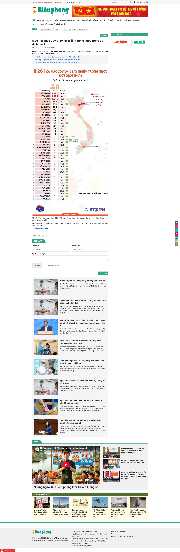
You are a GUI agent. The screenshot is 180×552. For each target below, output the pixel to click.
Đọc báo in (117, 35)
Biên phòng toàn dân (84, 20)
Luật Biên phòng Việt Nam (49, 29)
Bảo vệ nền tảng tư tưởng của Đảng (76, 29)
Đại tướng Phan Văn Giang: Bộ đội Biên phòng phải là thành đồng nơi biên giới (132, 450)
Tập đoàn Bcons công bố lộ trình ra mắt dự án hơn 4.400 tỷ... (60, 513)
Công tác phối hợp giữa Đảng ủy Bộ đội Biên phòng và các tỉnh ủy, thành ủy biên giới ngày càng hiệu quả (133, 475)
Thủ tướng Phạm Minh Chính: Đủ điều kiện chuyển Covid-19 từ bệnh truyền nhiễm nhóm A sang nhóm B (83, 323)
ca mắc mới (37, 235)
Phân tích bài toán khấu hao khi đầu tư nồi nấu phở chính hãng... (118, 513)
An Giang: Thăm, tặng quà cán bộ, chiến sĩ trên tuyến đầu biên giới (57, 60)
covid (45, 235)
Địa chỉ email (76, 246)
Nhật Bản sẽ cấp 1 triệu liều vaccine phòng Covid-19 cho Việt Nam (58, 57)
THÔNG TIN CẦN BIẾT (42, 494)
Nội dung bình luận (38, 254)
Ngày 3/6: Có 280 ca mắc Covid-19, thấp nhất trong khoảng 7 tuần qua (80, 342)
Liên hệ (113, 534)
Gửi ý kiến (103, 273)
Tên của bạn (36, 246)
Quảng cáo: (119, 531)
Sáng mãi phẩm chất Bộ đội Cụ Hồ (52, 24)
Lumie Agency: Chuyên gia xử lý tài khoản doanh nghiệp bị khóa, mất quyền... (79, 513)
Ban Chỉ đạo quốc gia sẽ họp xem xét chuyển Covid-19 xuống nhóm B (80, 421)
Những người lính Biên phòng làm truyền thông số (66, 487)
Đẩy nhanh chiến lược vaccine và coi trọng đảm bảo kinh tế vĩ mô (57, 62)
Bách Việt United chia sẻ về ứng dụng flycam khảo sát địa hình (99, 513)
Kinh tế (102, 20)
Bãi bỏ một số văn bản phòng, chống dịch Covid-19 (83, 280)
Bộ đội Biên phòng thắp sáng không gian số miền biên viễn (132, 461)
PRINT (105, 35)
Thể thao (127, 20)
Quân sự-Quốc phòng (67, 20)
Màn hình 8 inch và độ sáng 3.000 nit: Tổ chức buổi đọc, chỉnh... (138, 513)
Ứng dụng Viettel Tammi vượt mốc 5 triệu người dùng (40, 512)
